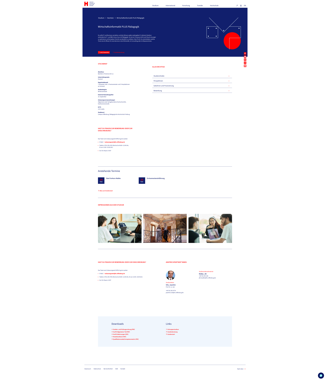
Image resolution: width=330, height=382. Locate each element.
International (170, 6)
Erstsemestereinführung (156, 178)
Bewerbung (158, 90)
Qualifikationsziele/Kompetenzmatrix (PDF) (126, 339)
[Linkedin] (245, 59)
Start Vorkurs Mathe (113, 178)
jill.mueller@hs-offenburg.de (207, 278)
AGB (116, 369)
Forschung (186, 6)
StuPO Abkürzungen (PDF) (120, 334)
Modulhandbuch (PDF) (119, 337)
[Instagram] (245, 53)
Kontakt (122, 369)
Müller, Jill (202, 274)
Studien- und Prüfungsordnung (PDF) (124, 329)
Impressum (87, 369)
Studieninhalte (159, 76)
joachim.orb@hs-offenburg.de (174, 293)
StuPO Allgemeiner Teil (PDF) (121, 332)
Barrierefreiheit (108, 369)
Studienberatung (119, 52)
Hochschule (214, 6)
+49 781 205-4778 (171, 291)
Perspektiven (158, 81)
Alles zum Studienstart (106, 191)
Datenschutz (97, 369)
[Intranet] (241, 5)
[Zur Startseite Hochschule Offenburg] (97, 4)
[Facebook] (245, 63)
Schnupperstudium (173, 329)
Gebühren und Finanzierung (164, 86)
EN (245, 5)
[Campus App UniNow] (245, 66)
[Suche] (237, 5)
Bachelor (110, 18)
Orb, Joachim (171, 285)
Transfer (200, 6)
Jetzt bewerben (104, 52)
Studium (155, 6)
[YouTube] (245, 56)
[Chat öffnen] (321, 376)
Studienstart (171, 334)
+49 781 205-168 (203, 276)
